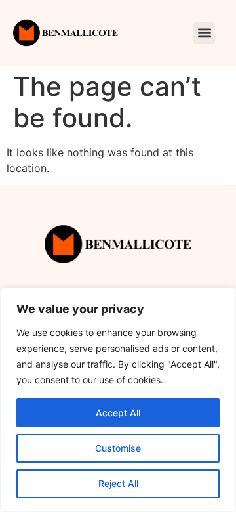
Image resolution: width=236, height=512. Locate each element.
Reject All (118, 483)
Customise (118, 448)
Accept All (118, 412)
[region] (118, 400)
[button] (204, 33)
